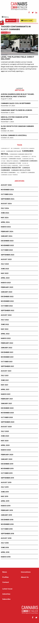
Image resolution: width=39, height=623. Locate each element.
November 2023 (7, 245)
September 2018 (7, 533)
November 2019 (7, 468)
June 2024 (5, 213)
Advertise (6, 594)
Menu (6, 17)
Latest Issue (7, 589)
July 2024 (5, 208)
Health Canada (13, 161)
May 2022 (4, 329)
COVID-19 (25, 163)
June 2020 (5, 436)
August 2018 (6, 538)
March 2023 (6, 282)
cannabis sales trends (9, 174)
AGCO (3, 151)
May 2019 (4, 496)
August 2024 (6, 203)
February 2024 (7, 231)
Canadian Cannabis (28, 161)
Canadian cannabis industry (21, 154)
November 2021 (7, 357)
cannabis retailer (13, 151)
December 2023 (7, 241)
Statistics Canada (27, 148)
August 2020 (6, 426)
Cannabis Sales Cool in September (15, 103)
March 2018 (5, 557)
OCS (18, 172)
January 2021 (6, 403)
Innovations (26, 572)
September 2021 (7, 366)
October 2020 (7, 417)
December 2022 (7, 296)
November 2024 (7, 189)
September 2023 (7, 255)
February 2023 (7, 287)
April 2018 (5, 552)
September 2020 (7, 422)
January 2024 (6, 236)
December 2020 (7, 408)
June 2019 (5, 492)
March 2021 (5, 394)
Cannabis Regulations (20, 170)
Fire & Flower (24, 165)
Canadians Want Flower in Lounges (16, 110)
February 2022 (7, 343)
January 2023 (6, 292)
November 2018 (7, 524)
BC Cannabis (15, 148)
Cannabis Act (5, 148)
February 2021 (7, 399)
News (4, 572)
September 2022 (7, 310)
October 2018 (7, 529)
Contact (5, 582)
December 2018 (7, 519)
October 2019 (7, 473)
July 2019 (5, 487)
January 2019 (6, 515)
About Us (25, 577)
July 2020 (5, 431)
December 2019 (7, 464)
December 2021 (7, 352)
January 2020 (6, 459)
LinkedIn (36, 12)
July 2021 (4, 375)
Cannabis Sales (15, 158)
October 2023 (7, 250)
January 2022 (6, 347)
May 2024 (5, 217)
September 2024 (7, 199)
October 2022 (7, 306)
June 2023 (5, 268)
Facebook (29, 12)
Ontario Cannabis (8, 172)
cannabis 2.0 (25, 156)
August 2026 (6, 185)
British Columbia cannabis (10, 156)
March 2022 (6, 338)
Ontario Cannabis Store (11, 163)
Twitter (32, 12)
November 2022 (7, 301)
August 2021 (6, 371)
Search (3, 20)
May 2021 (4, 385)
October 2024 (7, 194)
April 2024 (5, 222)
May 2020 (4, 440)
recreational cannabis (9, 165)
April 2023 (5, 278)
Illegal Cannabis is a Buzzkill (14, 135)
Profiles (5, 577)
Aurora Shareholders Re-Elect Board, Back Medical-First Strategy (17, 95)
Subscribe (11, 20)
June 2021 (5, 380)
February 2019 (7, 510)
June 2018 (5, 547)
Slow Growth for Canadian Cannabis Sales (17, 127)
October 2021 (6, 361)
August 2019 (6, 482)
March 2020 (6, 450)
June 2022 (5, 324)
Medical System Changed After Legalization (14, 118)
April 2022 (5, 334)
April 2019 (5, 501)
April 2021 (5, 389)
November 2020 (7, 412)
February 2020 (7, 454)
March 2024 (6, 227)
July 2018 (5, 543)
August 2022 (6, 315)
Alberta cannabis (28, 172)
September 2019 (7, 478)
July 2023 (5, 264)
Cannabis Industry (11, 168)
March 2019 (5, 505)
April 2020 (5, 445)
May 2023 (4, 273)
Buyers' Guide (27, 20)
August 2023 (6, 259)
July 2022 (5, 320)
